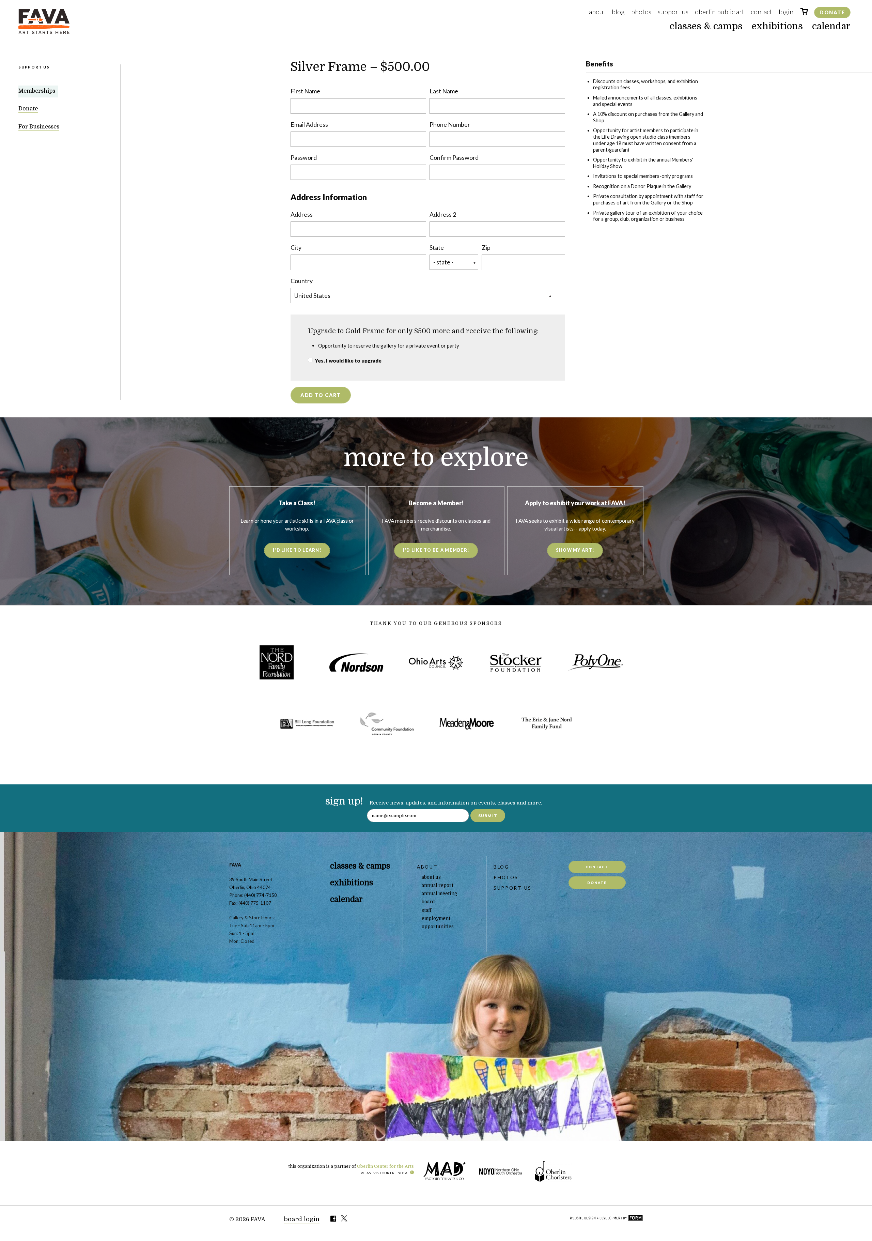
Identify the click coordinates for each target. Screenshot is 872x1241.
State (437, 247)
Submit (487, 815)
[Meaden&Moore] (466, 724)
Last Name (444, 91)
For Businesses (38, 127)
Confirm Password (454, 157)
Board (428, 901)
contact (597, 867)
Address (302, 214)
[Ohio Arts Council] (436, 662)
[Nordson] (356, 662)
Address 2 (443, 214)
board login (302, 1219)
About (597, 11)
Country (302, 281)
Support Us (673, 11)
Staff (426, 910)
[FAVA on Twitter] (344, 1220)
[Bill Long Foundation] (307, 724)
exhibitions (777, 26)
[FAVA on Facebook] (333, 1220)
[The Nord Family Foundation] (276, 662)
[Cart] (804, 12)
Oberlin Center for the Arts (385, 1166)
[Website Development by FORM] (606, 1218)
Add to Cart (320, 395)
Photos (641, 11)
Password (304, 157)
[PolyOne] (595, 662)
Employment (436, 918)
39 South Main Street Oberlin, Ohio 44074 (250, 883)
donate (597, 882)
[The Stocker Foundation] (515, 662)
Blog (618, 11)
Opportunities (438, 926)
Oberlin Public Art (719, 11)
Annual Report (437, 885)
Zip (486, 247)
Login (786, 11)
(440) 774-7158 (260, 895)
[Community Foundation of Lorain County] (387, 724)
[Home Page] (43, 32)
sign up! (344, 801)
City (296, 247)
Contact (761, 11)
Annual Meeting (439, 893)
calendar (831, 26)
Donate (832, 12)
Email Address (309, 124)
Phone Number (450, 124)
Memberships (36, 91)
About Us (431, 877)
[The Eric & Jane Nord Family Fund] (546, 724)
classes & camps (706, 26)
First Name (305, 91)
